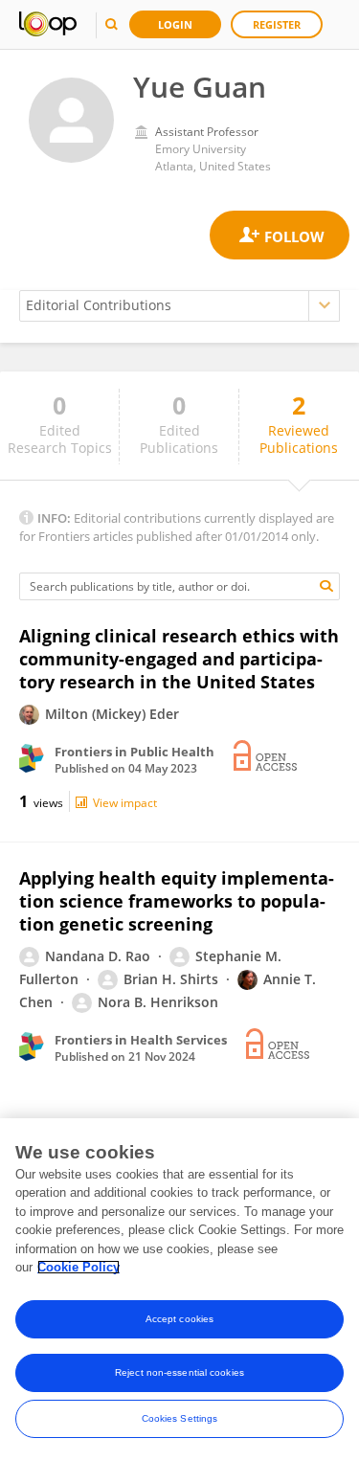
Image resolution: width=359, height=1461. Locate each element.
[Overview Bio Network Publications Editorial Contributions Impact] (179, 306)
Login (175, 24)
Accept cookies (179, 1319)
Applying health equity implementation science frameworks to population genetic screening (176, 900)
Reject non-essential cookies (179, 1372)
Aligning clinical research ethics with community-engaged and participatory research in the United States (179, 658)
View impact (125, 803)
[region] (179, 1289)
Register (277, 24)
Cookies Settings (180, 1418)
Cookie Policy (78, 1267)
